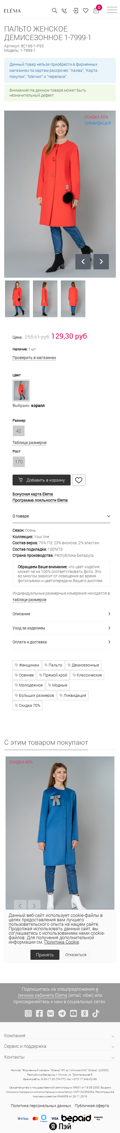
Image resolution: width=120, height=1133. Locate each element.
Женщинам (28, 665)
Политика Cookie (61, 942)
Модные (59, 685)
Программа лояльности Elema (40, 500)
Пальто (55, 665)
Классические (89, 675)
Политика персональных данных (41, 1105)
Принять (45, 955)
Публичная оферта (92, 1105)
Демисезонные (85, 665)
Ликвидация (74, 695)
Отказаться (76, 954)
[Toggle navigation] (112, 11)
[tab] (61, 516)
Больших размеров (36, 695)
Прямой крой (54, 675)
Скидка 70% (29, 705)
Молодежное (30, 685)
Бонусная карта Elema (33, 494)
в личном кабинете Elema (58, 992)
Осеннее (26, 675)
